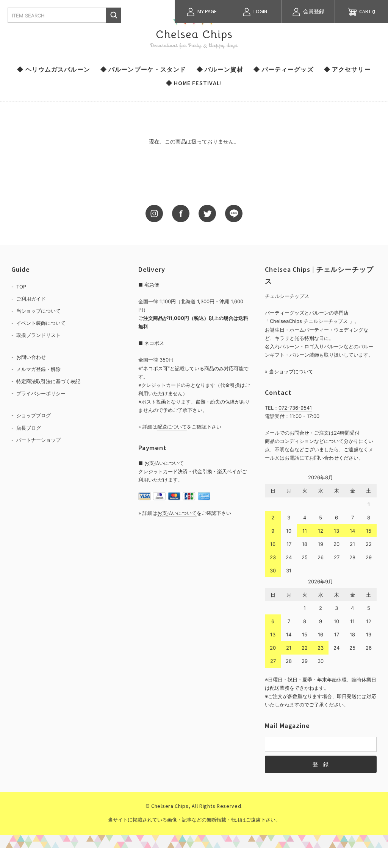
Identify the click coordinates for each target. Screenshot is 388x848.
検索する (113, 15)
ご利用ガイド (31, 299)
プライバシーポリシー (41, 393)
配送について (172, 427)
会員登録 (313, 11)
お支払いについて (177, 513)
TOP (21, 287)
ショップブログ (33, 415)
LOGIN (259, 11)
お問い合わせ (31, 357)
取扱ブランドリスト (38, 335)
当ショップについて (38, 311)
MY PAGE (206, 11)
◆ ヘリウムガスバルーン (53, 69)
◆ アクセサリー (347, 69)
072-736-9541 (295, 408)
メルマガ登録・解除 (38, 369)
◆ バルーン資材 (220, 69)
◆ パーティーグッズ (283, 69)
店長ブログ (28, 428)
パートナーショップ (38, 440)
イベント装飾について (41, 323)
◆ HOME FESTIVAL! (194, 83)
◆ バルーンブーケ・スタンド (143, 69)
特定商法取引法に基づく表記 (48, 381)
